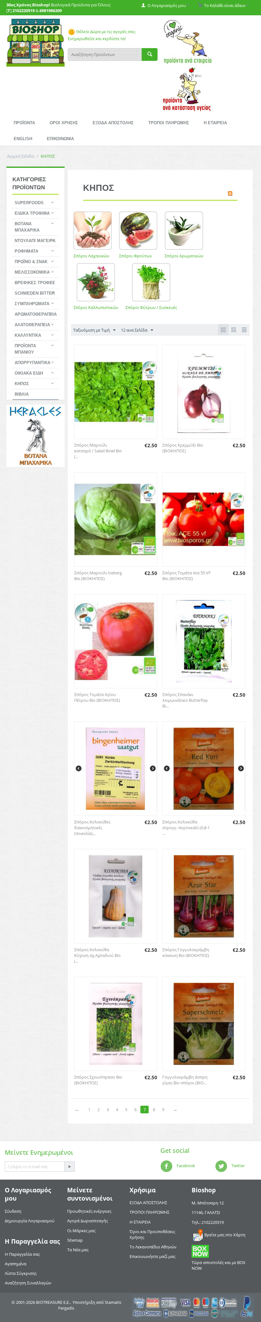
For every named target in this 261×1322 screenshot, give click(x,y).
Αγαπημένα (15, 1264)
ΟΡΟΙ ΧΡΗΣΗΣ (64, 122)
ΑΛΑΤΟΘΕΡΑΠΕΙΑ (32, 324)
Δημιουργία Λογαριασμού (29, 1221)
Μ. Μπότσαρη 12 (208, 1203)
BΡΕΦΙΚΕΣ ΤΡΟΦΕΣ (35, 282)
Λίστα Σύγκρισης (21, 1273)
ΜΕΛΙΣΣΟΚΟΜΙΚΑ (32, 272)
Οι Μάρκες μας (81, 1230)
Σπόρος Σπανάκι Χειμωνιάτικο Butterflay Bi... (185, 700)
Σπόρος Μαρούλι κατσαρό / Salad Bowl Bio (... (98, 450)
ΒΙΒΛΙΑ (22, 394)
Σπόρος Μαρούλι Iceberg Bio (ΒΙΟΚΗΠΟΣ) (98, 575)
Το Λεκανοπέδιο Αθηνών (153, 1247)
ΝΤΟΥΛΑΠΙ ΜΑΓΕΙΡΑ (35, 240)
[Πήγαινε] (69, 1166)
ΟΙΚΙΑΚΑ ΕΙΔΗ (29, 373)
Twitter (237, 1166)
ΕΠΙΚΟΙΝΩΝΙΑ (60, 138)
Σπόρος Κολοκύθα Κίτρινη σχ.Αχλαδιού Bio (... (97, 955)
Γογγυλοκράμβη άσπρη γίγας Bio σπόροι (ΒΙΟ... (185, 1080)
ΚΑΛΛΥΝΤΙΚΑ (28, 335)
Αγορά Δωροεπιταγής (87, 1221)
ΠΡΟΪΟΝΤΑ (24, 122)
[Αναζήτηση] (150, 54)
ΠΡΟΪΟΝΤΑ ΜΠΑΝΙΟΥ (25, 349)
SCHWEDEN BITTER (35, 293)
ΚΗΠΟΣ (22, 383)
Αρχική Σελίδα (20, 156)
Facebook (185, 1166)
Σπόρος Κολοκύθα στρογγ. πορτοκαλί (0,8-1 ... (186, 827)
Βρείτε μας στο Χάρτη (224, 1235)
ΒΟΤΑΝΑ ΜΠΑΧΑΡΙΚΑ (27, 227)
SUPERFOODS (29, 202)
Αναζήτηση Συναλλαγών (28, 1283)
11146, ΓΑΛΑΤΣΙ (206, 1212)
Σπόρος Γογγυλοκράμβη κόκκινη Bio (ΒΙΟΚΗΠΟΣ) (185, 952)
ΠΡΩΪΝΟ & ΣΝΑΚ (31, 261)
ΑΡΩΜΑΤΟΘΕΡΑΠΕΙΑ (36, 314)
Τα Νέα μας (77, 1250)
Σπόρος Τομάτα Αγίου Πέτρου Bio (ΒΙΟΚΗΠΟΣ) (97, 697)
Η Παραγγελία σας (22, 1254)
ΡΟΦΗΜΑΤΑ (26, 251)
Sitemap (75, 1240)
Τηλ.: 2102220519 (208, 1222)
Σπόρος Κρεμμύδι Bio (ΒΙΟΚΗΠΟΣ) (182, 448)
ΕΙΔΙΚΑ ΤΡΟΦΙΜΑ (32, 213)
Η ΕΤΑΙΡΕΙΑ (215, 122)
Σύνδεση (13, 1211)
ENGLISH (23, 138)
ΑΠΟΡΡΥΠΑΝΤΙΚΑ (32, 362)
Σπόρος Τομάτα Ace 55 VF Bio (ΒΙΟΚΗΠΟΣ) (186, 575)
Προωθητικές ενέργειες (89, 1211)
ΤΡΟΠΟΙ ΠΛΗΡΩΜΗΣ (168, 122)
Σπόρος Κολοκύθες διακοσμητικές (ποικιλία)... (92, 827)
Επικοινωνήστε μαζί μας (152, 1256)
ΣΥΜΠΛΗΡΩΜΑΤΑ (32, 303)
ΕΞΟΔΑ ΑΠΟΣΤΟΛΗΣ (113, 122)
